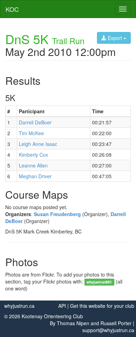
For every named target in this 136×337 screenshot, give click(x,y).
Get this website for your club (102, 305)
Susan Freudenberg (57, 214)
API (62, 305)
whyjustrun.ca (19, 305)
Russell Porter (115, 323)
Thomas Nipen (73, 323)
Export (114, 37)
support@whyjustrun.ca (108, 330)
